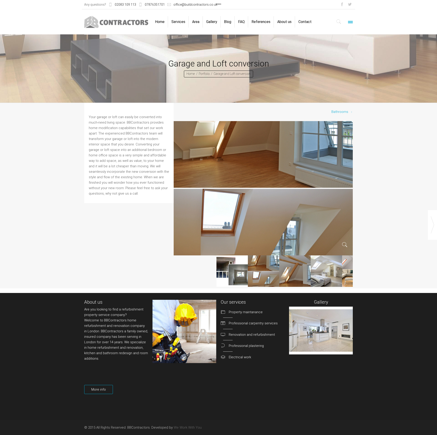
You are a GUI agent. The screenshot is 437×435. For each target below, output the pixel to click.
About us (284, 22)
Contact (305, 22)
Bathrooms (339, 112)
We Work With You (188, 427)
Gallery (211, 22)
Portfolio (204, 74)
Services (178, 22)
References (261, 22)
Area (195, 22)
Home (160, 22)
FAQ (241, 22)
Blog (227, 22)
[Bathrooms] (432, 225)
